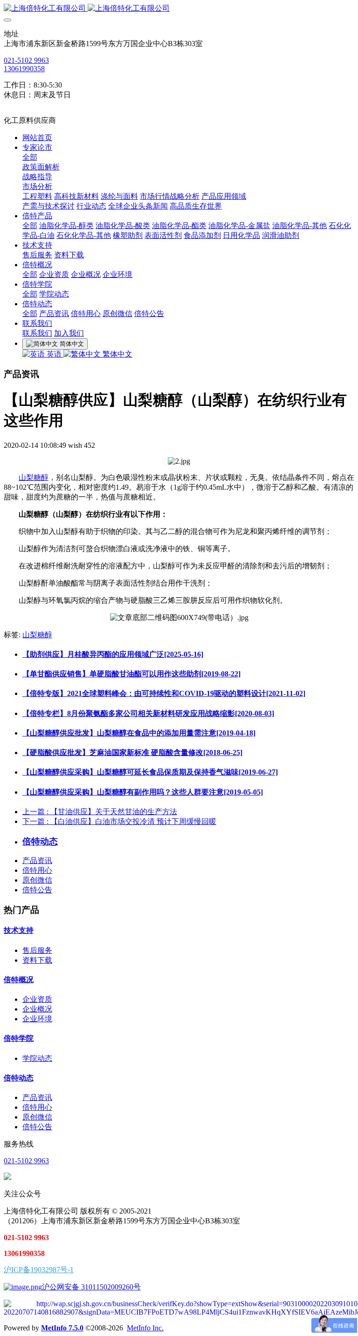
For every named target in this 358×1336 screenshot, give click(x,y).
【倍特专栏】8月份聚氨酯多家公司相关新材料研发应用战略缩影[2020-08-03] (148, 713)
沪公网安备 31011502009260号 (91, 1287)
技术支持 (19, 930)
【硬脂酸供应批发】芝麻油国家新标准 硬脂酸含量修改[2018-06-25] (132, 752)
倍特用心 (37, 870)
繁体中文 (116, 354)
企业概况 (37, 1009)
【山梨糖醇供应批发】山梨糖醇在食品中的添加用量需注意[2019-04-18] (138, 733)
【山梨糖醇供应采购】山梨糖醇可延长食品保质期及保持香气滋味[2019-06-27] (150, 772)
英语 (54, 354)
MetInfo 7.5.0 (62, 1328)
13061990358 (24, 69)
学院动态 (37, 1058)
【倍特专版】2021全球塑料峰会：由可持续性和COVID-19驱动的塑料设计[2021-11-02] (163, 693)
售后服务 (37, 950)
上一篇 (99, 812)
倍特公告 (37, 890)
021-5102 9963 (26, 60)
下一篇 (119, 821)
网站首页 (37, 138)
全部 (29, 157)
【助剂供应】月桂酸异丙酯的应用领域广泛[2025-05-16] (112, 654)
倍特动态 (19, 1078)
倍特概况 (19, 980)
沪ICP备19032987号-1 (39, 1270)
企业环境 (37, 1019)
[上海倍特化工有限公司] (179, 8)
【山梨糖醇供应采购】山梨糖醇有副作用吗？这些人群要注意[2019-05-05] (142, 792)
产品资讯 (37, 860)
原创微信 (37, 880)
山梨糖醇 (33, 477)
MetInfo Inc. (145, 1328)
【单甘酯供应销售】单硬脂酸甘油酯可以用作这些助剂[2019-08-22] (131, 674)
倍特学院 (19, 1038)
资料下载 (37, 960)
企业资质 (37, 999)
